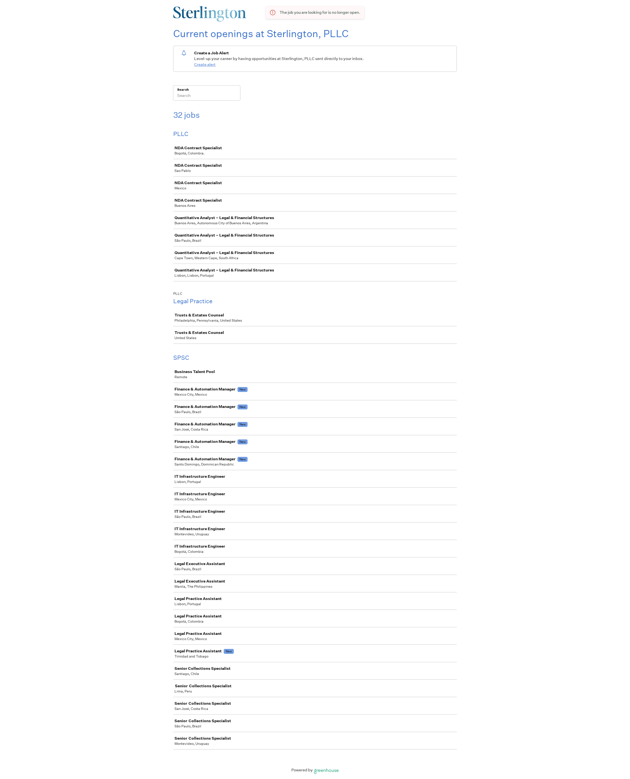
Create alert (205, 64)
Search (183, 90)
